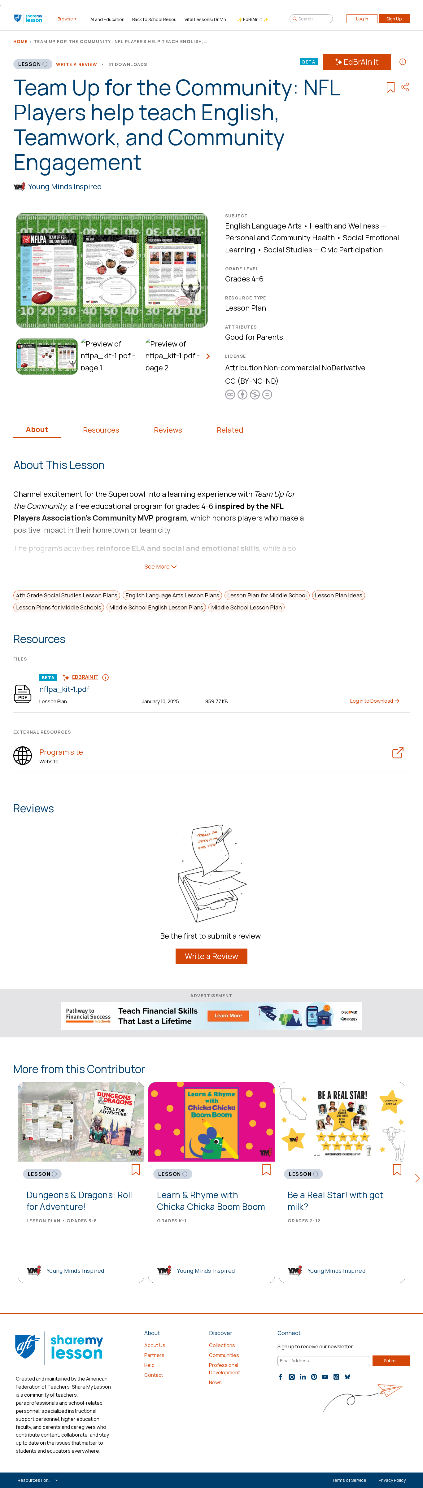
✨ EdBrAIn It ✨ (252, 19)
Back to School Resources (156, 19)
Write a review (77, 64)
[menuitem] (45, 356)
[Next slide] (208, 356)
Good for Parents (254, 337)
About (37, 429)
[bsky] (347, 1377)
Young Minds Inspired (65, 186)
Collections (222, 1345)
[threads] (336, 1377)
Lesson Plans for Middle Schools (58, 607)
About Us (154, 1345)
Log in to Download (372, 700)
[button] (419, 1179)
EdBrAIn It (361, 61)
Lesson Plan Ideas (338, 595)
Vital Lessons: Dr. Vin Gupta (208, 19)
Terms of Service (349, 1480)
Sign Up (394, 19)
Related (230, 430)
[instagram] (292, 1377)
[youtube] (325, 1377)
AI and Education (107, 19)
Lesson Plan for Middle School (267, 595)
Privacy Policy (392, 1480)
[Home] (28, 18)
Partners (154, 1355)
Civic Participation (352, 249)
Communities (224, 1355)
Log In (362, 19)
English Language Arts (263, 225)
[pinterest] (314, 1377)
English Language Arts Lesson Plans (172, 595)
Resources (101, 430)
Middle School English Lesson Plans (156, 607)
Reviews (168, 430)
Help (149, 1365)
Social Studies (288, 249)
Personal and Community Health (280, 237)
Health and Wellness (344, 225)
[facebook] (280, 1377)
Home (20, 41)
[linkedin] (303, 1377)
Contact (153, 1375)
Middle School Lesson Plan (246, 607)
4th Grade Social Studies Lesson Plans (66, 595)
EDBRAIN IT (85, 677)
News (215, 1382)
